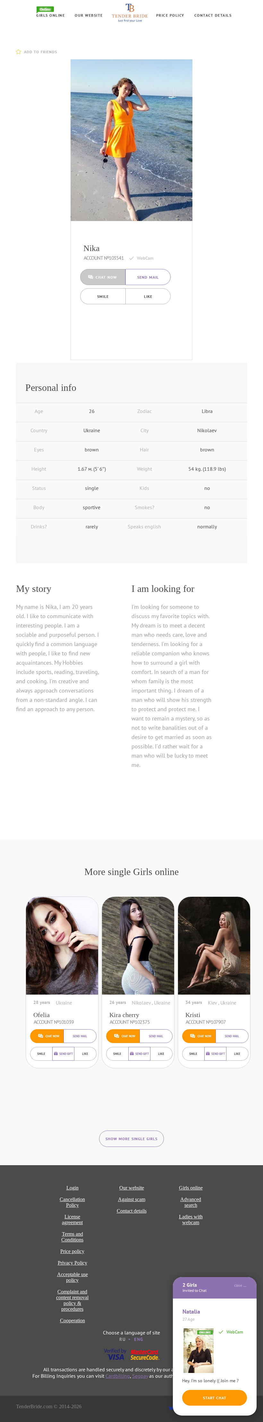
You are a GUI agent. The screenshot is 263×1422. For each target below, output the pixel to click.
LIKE (148, 296)
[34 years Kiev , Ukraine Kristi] (214, 946)
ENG (139, 1339)
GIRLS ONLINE (50, 15)
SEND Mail (148, 277)
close (238, 1285)
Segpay (140, 1376)
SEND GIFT (66, 1054)
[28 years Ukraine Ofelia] (62, 946)
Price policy (170, 15)
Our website (89, 15)
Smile (103, 296)
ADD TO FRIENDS (40, 51)
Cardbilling (118, 1376)
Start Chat (214, 1397)
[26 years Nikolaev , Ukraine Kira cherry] (138, 946)
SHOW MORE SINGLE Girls (131, 1138)
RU (122, 1339)
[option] (131, 140)
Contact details (213, 15)
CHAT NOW (106, 277)
